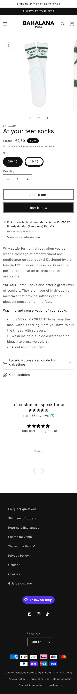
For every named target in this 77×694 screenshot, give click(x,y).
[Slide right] (47, 118)
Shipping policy (63, 679)
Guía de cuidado (20, 583)
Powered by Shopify (39, 672)
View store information (23, 237)
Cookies (14, 574)
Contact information (31, 685)
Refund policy (64, 672)
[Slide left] (29, 118)
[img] (38, 410)
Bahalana (20, 672)
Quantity (8, 171)
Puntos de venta (20, 537)
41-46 (34, 161)
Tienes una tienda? (22, 546)
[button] (5, 24)
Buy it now (38, 208)
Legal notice (54, 685)
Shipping (23, 146)
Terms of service (39, 679)
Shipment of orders (22, 518)
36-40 (13, 161)
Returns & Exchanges (23, 527)
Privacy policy (16, 679)
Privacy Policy (18, 555)
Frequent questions (22, 509)
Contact (14, 565)
